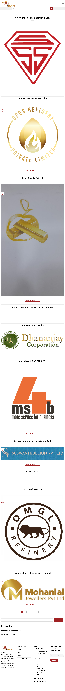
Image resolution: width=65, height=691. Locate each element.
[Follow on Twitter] (40, 681)
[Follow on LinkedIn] (42, 681)
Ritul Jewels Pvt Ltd (32, 178)
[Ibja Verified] (9, 3)
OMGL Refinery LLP (32, 489)
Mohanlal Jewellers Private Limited (32, 573)
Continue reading (32, 91)
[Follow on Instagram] (37, 681)
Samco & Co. (32, 471)
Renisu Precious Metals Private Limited (32, 307)
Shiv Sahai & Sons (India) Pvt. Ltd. (32, 18)
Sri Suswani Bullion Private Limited (32, 441)
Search (3, 617)
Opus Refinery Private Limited (32, 98)
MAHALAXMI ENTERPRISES (33, 361)
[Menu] (63, 3)
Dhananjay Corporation (32, 325)
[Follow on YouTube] (45, 681)
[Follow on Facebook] (34, 681)
